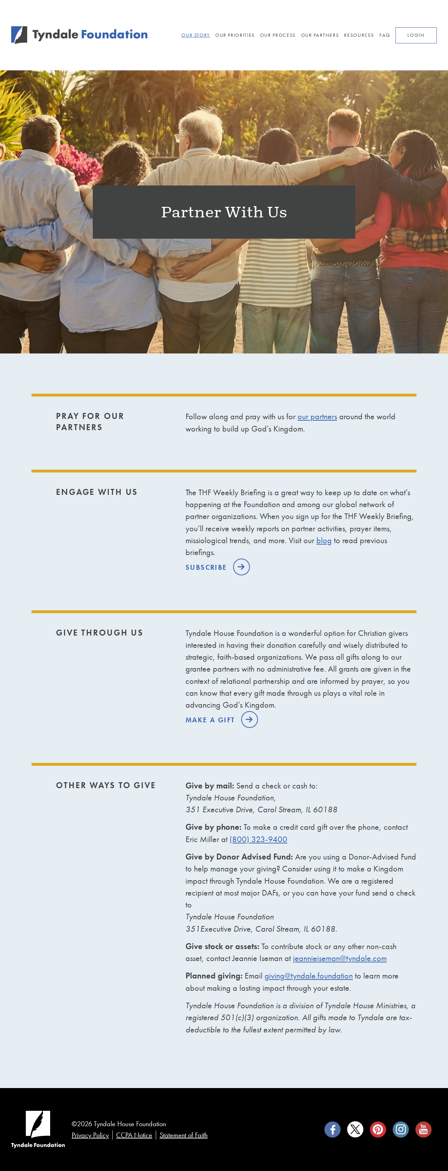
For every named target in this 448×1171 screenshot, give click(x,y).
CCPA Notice (134, 1135)
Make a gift (212, 719)
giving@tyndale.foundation (309, 975)
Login (416, 35)
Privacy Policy (90, 1135)
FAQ (384, 35)
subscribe (208, 567)
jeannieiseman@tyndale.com (340, 958)
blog (324, 540)
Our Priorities (235, 35)
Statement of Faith (184, 1135)
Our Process (278, 35)
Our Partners (320, 35)
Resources (359, 35)
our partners (317, 416)
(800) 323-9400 (258, 839)
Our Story (195, 35)
